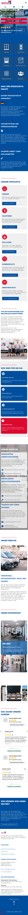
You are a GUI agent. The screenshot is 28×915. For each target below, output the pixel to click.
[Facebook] (14, 901)
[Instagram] (14, 904)
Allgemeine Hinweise (7, 854)
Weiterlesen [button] (5, 744)
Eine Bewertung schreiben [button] (17, 725)
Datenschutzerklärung (8, 849)
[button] (25, 2)
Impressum (4, 851)
